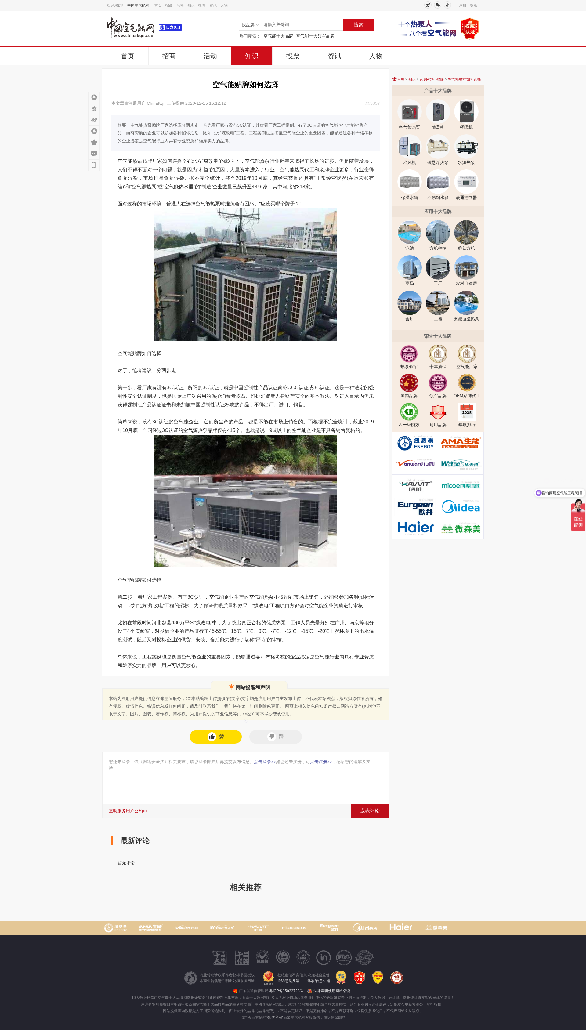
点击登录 (265, 761)
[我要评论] (94, 153)
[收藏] (94, 142)
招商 (169, 5)
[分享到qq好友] (94, 131)
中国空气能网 (138, 5)
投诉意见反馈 (288, 981)
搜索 (359, 24)
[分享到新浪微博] (94, 119)
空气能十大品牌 (278, 36)
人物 (224, 5)
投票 (202, 5)
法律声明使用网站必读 (331, 991)
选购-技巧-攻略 (432, 79)
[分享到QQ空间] (94, 108)
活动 (180, 5)
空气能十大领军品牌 (315, 36)
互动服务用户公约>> (128, 810)
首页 (158, 5)
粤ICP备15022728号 (286, 991)
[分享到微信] (94, 97)
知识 (191, 5)
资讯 (213, 5)
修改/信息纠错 (318, 981)
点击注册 (321, 761)
